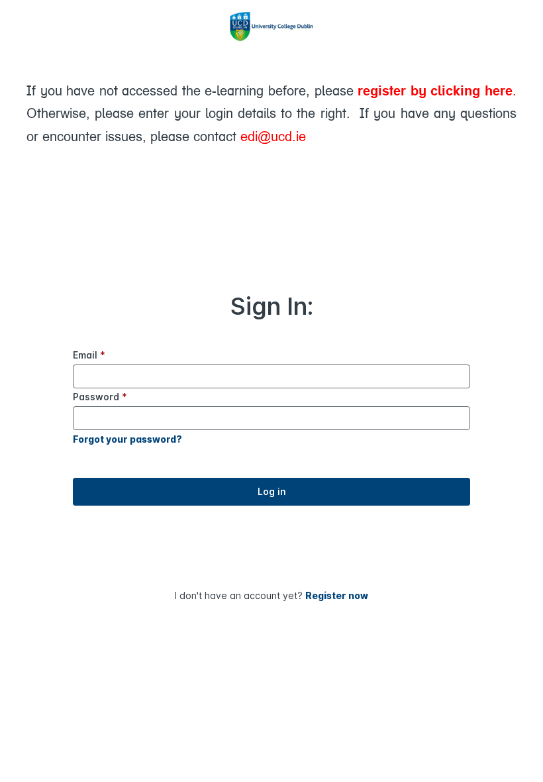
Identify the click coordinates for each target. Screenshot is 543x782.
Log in (272, 491)
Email (89, 355)
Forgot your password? (127, 439)
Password (100, 396)
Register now (336, 595)
